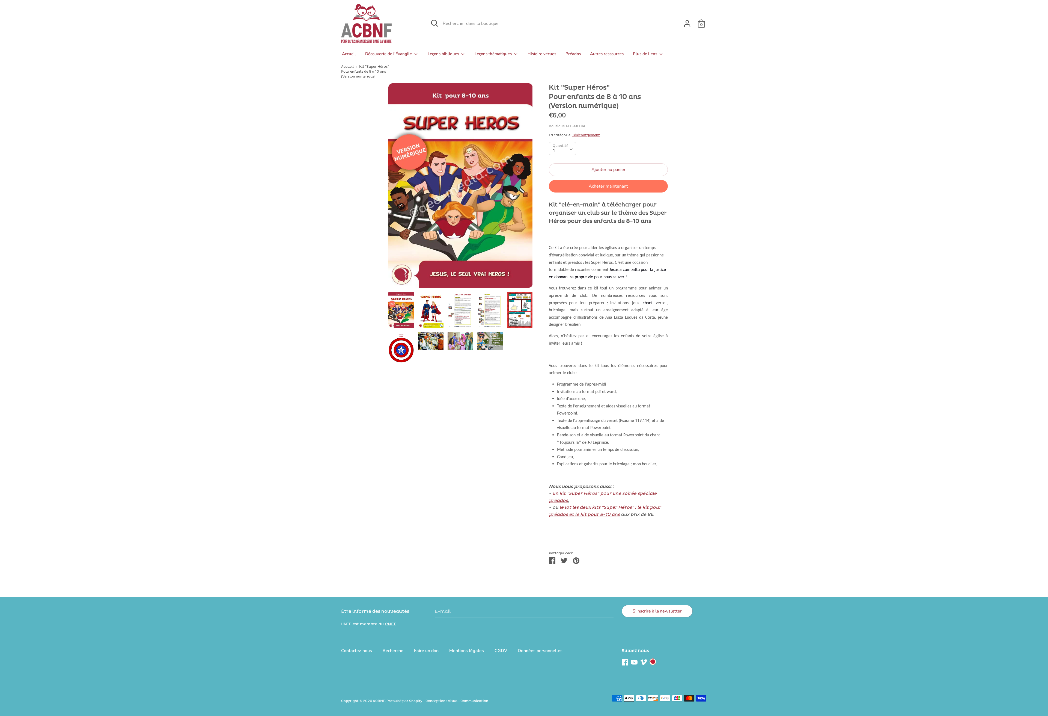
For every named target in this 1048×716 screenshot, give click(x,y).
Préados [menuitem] (573, 54)
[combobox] (562, 148)
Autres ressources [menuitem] (607, 54)
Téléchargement (586, 135)
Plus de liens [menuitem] (645, 54)
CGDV (501, 651)
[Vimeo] (643, 661)
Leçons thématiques (494, 54)
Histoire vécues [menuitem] (542, 54)
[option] (460, 187)
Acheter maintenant (608, 186)
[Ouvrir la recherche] (434, 23)
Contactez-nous (356, 651)
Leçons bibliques (444, 54)
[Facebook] (625, 661)
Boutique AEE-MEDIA (567, 126)
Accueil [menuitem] (349, 54)
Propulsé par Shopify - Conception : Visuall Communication (437, 701)
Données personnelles (540, 651)
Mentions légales (466, 651)
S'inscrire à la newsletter (657, 611)
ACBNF (379, 701)
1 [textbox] (554, 150)
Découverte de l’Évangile (389, 54)
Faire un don (426, 651)
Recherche (393, 651)
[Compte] (687, 21)
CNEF (390, 624)
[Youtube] (634, 661)
